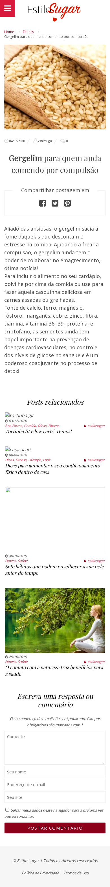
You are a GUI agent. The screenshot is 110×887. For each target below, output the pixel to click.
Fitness (28, 31)
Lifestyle (34, 459)
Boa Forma (13, 425)
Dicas (42, 425)
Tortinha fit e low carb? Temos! (38, 431)
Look (46, 459)
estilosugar (45, 141)
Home (9, 31)
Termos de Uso (76, 872)
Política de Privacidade (40, 872)
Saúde (23, 560)
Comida (30, 425)
